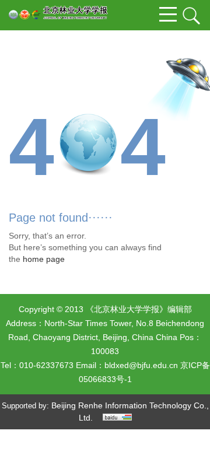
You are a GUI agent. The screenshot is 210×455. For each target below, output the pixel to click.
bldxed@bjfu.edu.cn (141, 365)
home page (44, 259)
